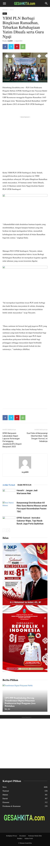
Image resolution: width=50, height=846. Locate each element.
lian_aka (7, 709)
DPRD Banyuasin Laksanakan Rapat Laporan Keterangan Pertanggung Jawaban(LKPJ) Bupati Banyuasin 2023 (12, 440)
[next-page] (8, 530)
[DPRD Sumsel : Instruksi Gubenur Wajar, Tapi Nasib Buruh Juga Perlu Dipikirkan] (9, 520)
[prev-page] (4, 530)
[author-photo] (25, 468)
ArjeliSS (10, 41)
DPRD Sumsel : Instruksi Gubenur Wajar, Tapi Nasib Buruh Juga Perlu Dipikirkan (30, 520)
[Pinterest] (16, 46)
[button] (4, 3)
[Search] (46, 3)
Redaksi (19, 838)
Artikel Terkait (9, 484)
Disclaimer (22, 836)
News (12, 10)
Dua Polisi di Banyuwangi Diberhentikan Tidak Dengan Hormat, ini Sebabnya (37, 437)
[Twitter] (11, 46)
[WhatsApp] (22, 46)
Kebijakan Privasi (11, 836)
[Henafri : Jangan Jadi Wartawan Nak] (9, 493)
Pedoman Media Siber (35, 836)
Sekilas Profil (29, 838)
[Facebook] (5, 46)
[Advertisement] (25, 143)
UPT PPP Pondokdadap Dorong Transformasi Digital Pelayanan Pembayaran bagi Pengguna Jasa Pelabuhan (20, 701)
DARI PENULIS (24, 484)
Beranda (5, 10)
